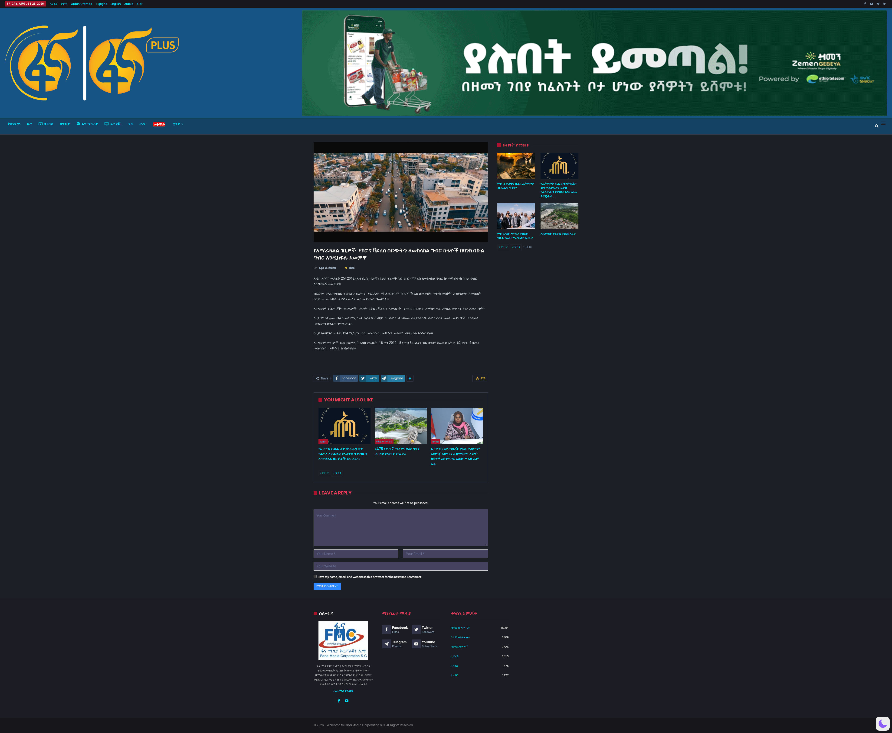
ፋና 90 (454, 675)
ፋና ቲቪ (115, 123)
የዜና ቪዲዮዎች (459, 647)
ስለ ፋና (53, 4)
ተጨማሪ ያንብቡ (343, 691)
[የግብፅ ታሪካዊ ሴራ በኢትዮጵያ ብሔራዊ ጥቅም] (516, 166)
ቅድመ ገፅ (13, 123)
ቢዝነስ (48, 123)
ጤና (142, 123)
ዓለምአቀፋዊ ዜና (460, 637)
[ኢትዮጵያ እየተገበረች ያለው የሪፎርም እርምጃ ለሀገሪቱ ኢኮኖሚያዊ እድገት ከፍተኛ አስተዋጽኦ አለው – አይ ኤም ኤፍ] (457, 426)
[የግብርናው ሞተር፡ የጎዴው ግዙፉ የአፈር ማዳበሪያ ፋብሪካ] (516, 216)
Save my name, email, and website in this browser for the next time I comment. (370, 577)
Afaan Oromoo (81, 4)
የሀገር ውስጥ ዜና (384, 441)
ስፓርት (65, 123)
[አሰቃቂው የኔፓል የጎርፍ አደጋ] (559, 216)
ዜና (29, 123)
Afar (139, 4)
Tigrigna (101, 4)
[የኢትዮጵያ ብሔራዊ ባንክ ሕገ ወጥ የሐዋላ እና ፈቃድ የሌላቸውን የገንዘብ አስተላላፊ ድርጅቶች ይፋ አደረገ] (344, 426)
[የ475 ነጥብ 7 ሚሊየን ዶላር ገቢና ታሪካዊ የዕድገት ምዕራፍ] (401, 426)
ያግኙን (64, 4)
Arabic (128, 4)
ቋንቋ (176, 123)
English (116, 4)
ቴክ (130, 123)
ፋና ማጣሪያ (89, 123)
